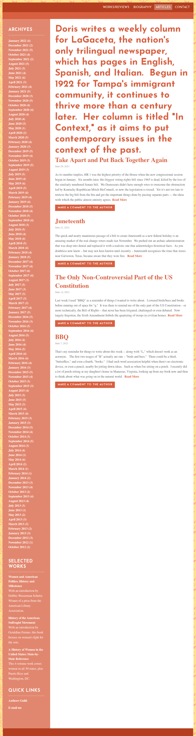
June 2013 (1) (17, 510)
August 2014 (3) (18, 445)
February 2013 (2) (20, 528)
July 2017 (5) (16, 284)
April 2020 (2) (17, 132)
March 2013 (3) (18, 524)
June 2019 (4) (17, 178)
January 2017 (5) (19, 312)
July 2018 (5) (16, 229)
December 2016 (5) (20, 316)
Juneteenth (70, 220)
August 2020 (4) (18, 114)
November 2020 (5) (20, 100)
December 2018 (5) (20, 206)
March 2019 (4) (18, 192)
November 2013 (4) (20, 487)
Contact (182, 7)
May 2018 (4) (16, 238)
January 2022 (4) (19, 40)
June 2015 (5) (17, 399)
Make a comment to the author (85, 207)
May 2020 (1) (16, 128)
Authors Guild (17, 700)
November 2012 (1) (20, 542)
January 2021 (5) (19, 91)
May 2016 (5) (16, 349)
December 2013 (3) (20, 482)
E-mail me (15, 707)
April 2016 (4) (17, 353)
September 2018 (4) (20, 220)
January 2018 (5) (19, 257)
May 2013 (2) (16, 514)
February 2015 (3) (20, 418)
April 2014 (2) (17, 464)
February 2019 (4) (20, 197)
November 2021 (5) (20, 50)
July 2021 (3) (16, 68)
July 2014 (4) (16, 450)
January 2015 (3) (19, 422)
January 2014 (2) (19, 478)
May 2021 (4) (16, 77)
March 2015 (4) (18, 413)
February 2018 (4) (20, 252)
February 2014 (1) (20, 473)
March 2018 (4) (18, 247)
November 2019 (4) (20, 155)
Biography (142, 7)
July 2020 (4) (16, 119)
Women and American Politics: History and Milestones (23, 581)
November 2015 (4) (20, 376)
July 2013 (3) (16, 505)
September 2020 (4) (20, 109)
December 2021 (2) (20, 45)
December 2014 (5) (20, 427)
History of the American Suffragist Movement (24, 620)
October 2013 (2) (19, 491)
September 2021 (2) (20, 59)
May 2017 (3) (16, 293)
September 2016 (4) (20, 330)
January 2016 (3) (19, 367)
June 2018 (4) (17, 234)
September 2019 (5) (20, 165)
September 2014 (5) (20, 441)
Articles (163, 7)
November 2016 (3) (20, 321)
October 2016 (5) (19, 326)
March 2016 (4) (18, 358)
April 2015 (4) (17, 409)
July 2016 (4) (16, 340)
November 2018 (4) (20, 211)
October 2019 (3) (19, 160)
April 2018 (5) (17, 243)
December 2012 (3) (20, 537)
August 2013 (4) (18, 501)
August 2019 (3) (18, 169)
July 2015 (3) (16, 395)
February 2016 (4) (20, 363)
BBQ (62, 336)
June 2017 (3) (17, 289)
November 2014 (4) (20, 432)
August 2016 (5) (18, 335)
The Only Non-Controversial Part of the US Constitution (113, 281)
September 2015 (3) (20, 386)
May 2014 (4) (16, 459)
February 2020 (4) (20, 142)
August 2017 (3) (18, 280)
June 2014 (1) (17, 455)
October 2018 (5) (19, 215)
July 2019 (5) (16, 174)
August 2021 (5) (18, 63)
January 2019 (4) (19, 201)
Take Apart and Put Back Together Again (111, 159)
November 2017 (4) (20, 266)
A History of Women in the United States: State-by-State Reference (25, 654)
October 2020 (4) (19, 105)
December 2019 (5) (20, 151)
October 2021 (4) (19, 54)
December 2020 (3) (20, 96)
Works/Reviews (116, 7)
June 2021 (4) (17, 73)
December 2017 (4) (20, 261)
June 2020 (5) (17, 123)
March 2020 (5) (18, 137)
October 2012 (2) (19, 547)
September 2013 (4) (20, 496)
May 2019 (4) (16, 183)
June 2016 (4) (17, 344)
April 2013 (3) (17, 519)
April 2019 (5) (17, 188)
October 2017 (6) (19, 270)
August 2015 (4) (18, 390)
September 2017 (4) (20, 275)
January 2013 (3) (19, 533)
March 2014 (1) (18, 468)
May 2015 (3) (16, 404)
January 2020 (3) (19, 146)
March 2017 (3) (18, 303)
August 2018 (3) (18, 224)
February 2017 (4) (20, 307)
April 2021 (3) (17, 82)
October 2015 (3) (19, 381)
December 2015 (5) (20, 372)
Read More (119, 199)
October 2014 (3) (19, 436)
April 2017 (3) (17, 298)
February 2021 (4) (20, 86)
